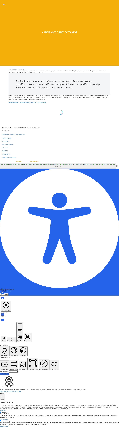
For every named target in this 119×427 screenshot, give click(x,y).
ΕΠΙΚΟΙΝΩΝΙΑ (6, 154)
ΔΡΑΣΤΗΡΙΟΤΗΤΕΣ (8, 144)
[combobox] (58, 166)
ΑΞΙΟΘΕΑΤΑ (5, 141)
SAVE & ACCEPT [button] (4, 426)
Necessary (4, 412)
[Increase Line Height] (2, 314)
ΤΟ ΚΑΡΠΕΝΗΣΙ (6, 138)
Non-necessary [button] (4, 419)
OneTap (9, 291)
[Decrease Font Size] (2, 298)
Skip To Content (4, 371)
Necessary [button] (3, 410)
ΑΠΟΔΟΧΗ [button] (18, 391)
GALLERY (5, 151)
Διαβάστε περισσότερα (7, 391)
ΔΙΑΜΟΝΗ (5, 148)
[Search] (115, 4)
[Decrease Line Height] (2, 320)
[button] (117, 166)
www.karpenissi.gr (9, 157)
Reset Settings (5, 373)
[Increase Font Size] (2, 293)
